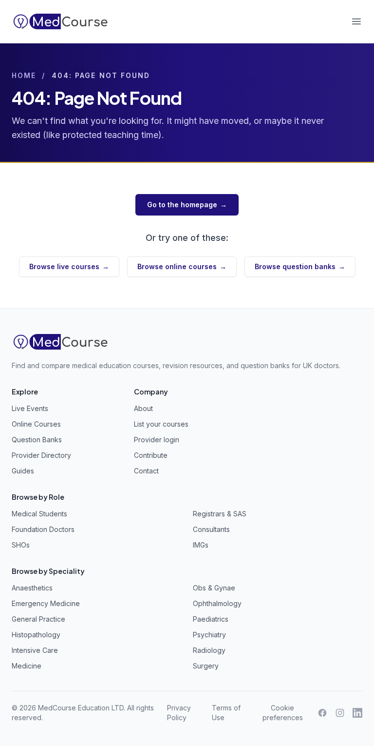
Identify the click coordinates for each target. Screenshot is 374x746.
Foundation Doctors (43, 529)
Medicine (26, 666)
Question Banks (37, 439)
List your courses (161, 424)
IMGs (200, 545)
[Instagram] (340, 713)
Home (24, 75)
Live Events (30, 408)
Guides (23, 471)
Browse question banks (300, 266)
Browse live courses (69, 266)
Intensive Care (35, 650)
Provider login (156, 439)
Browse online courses (181, 266)
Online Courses (36, 424)
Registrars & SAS (219, 514)
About (143, 408)
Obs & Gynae (214, 588)
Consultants (211, 529)
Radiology (209, 650)
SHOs (21, 545)
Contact (146, 471)
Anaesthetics (32, 588)
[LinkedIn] (357, 713)
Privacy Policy (179, 713)
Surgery (206, 666)
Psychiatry (209, 634)
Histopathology (36, 634)
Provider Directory (41, 455)
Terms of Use (226, 713)
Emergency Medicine (46, 603)
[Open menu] (356, 21)
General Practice (38, 619)
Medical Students (39, 514)
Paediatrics (210, 619)
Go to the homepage (187, 204)
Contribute (151, 455)
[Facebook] (322, 713)
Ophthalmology (217, 603)
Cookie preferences (282, 713)
